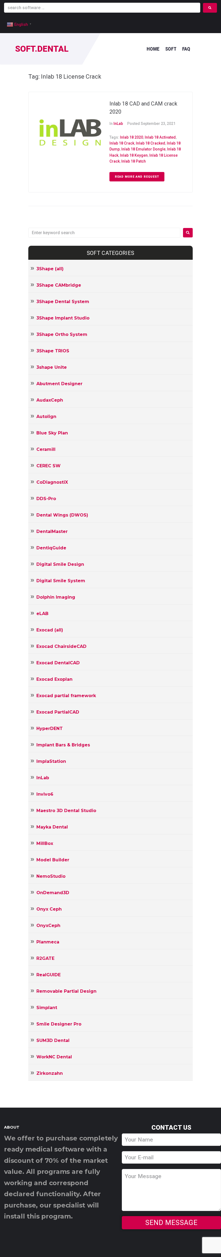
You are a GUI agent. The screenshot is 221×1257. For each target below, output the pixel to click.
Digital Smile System (60, 580)
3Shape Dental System (62, 301)
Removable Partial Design (66, 991)
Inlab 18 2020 (131, 137)
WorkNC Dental (54, 1056)
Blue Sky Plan (52, 433)
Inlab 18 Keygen (134, 155)
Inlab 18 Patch (133, 161)
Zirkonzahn (49, 1073)
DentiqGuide (51, 547)
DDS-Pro (46, 498)
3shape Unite (51, 367)
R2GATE (45, 958)
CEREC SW (48, 465)
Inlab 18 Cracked (150, 143)
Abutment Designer (59, 383)
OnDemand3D (52, 892)
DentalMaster (52, 531)
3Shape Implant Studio (62, 318)
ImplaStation (51, 761)
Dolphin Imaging (55, 597)
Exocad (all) (49, 630)
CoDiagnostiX (52, 482)
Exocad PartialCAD (57, 712)
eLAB (42, 613)
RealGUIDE (48, 974)
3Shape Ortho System (61, 334)
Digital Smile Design (60, 564)
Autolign (46, 416)
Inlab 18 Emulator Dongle (143, 149)
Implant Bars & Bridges (63, 744)
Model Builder (52, 859)
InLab (118, 123)
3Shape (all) (50, 268)
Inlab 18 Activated (160, 137)
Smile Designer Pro (58, 1024)
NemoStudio (50, 876)
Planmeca (47, 941)
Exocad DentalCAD (58, 662)
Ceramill (46, 449)
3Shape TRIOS (52, 350)
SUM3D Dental (53, 1040)
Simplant (46, 1007)
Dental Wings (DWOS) (62, 515)
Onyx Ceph (49, 909)
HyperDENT (49, 728)
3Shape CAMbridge (58, 285)
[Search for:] (104, 233)
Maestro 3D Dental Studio (66, 810)
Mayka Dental (52, 827)
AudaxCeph (49, 400)
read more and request (137, 176)
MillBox (44, 843)
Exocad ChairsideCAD (61, 646)
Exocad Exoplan (54, 679)
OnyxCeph (48, 925)
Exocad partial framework (66, 695)
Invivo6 (44, 794)
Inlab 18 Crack (121, 143)
